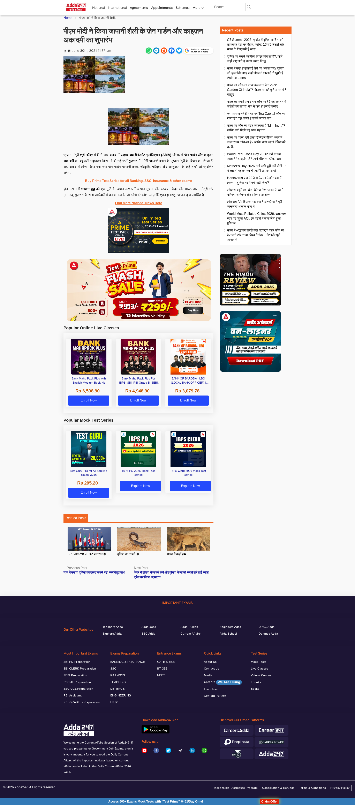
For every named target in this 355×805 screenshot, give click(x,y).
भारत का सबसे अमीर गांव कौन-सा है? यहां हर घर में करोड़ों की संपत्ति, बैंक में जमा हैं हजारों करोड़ (256, 104)
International (117, 8)
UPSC (114, 702)
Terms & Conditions (312, 787)
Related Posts (76, 518)
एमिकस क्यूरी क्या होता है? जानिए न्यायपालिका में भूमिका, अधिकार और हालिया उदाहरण (255, 192)
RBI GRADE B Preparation (81, 702)
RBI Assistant (72, 695)
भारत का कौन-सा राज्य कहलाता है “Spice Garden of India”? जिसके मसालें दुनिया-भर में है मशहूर (256, 89)
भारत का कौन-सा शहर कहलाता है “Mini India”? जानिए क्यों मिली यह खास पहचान (256, 128)
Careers (222, 682)
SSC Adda (148, 633)
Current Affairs (191, 633)
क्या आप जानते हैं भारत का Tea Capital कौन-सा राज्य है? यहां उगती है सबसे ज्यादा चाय (256, 116)
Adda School (228, 633)
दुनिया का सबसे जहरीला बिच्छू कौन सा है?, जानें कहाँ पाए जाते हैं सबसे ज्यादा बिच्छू (254, 59)
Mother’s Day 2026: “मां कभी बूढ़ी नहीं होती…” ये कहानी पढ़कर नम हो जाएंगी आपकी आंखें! (256, 168)
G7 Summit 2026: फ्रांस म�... (88, 554)
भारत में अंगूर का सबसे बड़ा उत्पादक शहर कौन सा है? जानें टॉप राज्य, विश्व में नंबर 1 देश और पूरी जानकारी (255, 235)
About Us (210, 661)
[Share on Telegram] (156, 50)
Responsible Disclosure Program (235, 787)
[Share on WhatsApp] (149, 50)
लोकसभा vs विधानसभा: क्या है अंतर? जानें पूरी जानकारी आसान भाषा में (254, 204)
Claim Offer (269, 801)
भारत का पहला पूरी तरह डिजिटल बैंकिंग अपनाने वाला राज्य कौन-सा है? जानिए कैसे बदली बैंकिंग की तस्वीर (256, 142)
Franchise (211, 689)
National (98, 8)
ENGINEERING (120, 695)
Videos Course (261, 675)
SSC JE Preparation (77, 682)
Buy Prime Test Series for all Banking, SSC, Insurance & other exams (138, 181)
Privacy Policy (339, 787)
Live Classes (259, 668)
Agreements (139, 8)
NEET (161, 675)
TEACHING (118, 682)
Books (255, 688)
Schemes (182, 8)
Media (208, 675)
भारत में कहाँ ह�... (178, 554)
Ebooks (256, 682)
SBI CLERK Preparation (79, 668)
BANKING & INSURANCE (127, 661)
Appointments (162, 8)
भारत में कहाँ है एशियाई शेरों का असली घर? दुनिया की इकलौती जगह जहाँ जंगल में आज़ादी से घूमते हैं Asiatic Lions (255, 73)
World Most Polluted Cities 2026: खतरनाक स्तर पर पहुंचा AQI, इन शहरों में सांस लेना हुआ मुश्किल (256, 218)
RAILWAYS (117, 675)
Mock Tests (258, 661)
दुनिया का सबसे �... (129, 554)
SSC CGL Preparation (78, 688)
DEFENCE (117, 688)
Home (67, 18)
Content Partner (215, 695)
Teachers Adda (113, 626)
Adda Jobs (149, 626)
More (196, 8)
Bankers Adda (112, 633)
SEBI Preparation (75, 675)
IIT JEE (162, 668)
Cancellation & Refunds (278, 787)
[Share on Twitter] (179, 50)
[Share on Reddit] (164, 50)
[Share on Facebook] (171, 50)
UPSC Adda (267, 626)
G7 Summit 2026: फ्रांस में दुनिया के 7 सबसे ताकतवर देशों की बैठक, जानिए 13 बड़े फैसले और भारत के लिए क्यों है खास (255, 44)
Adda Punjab (189, 626)
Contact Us (211, 668)
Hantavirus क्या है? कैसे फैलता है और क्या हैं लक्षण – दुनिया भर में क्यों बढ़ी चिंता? (254, 180)
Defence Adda (268, 633)
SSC (113, 668)
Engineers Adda (230, 626)
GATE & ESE (166, 661)
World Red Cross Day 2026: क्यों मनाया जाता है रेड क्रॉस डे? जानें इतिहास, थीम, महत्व (254, 156)
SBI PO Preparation (77, 661)
